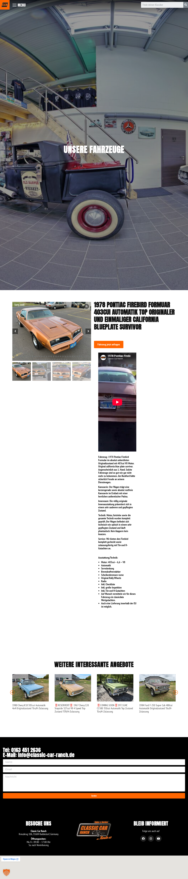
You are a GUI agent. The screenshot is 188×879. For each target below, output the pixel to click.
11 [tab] (37, 356)
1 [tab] (13, 356)
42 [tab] (55, 359)
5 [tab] (23, 356)
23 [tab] (65, 356)
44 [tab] (59, 359)
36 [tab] (40, 359)
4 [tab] (20, 356)
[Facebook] (143, 838)
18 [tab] (53, 356)
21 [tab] (60, 356)
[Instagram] (151, 838)
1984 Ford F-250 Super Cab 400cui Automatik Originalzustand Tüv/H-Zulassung (156, 708)
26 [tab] (72, 356)
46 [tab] (64, 359)
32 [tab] (86, 356)
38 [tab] (45, 359)
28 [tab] (77, 356)
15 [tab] (46, 356)
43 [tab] (57, 359)
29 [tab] (79, 356)
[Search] (185, 5)
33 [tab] (89, 356)
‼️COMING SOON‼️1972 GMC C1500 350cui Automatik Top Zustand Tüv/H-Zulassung (115, 708)
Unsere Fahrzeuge (94, 149)
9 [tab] (32, 356)
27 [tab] (74, 356)
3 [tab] (18, 356)
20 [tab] (58, 356)
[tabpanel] (51, 331)
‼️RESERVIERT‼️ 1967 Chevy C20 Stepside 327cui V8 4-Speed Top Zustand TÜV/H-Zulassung (72, 708)
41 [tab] (52, 359)
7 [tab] (27, 356)
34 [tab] (36, 359)
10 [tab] (35, 356)
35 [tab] (38, 359)
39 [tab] (47, 359)
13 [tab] (42, 356)
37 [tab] (43, 359)
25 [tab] (70, 356)
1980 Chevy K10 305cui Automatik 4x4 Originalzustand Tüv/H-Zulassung (30, 707)
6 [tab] (25, 356)
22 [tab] (63, 356)
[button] (108, 344)
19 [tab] (56, 356)
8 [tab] (30, 356)
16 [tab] (49, 356)
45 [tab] (62, 359)
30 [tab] (82, 356)
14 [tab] (44, 356)
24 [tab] (67, 356)
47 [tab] (66, 359)
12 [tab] (39, 356)
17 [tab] (51, 356)
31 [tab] (84, 356)
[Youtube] (158, 838)
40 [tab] (50, 359)
